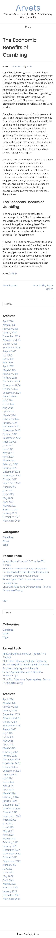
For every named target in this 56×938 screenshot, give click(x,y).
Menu (28, 27)
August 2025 (9, 351)
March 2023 (9, 460)
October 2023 (10, 434)
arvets (29, 66)
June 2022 (8, 494)
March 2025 (9, 370)
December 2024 (11, 381)
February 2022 (10, 509)
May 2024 (8, 407)
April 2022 (8, 501)
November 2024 (11, 385)
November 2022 (11, 475)
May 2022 (8, 498)
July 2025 (7, 355)
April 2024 (8, 411)
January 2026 (10, 332)
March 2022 (9, 505)
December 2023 (11, 426)
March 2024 (9, 415)
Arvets (28, 7)
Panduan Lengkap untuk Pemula (20, 575)
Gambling (8, 537)
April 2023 (8, 456)
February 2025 (10, 373)
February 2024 (10, 419)
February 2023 (10, 464)
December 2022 (11, 471)
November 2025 (11, 340)
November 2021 (11, 520)
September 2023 (12, 437)
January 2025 (10, 377)
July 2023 (7, 445)
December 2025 (11, 336)
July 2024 (7, 400)
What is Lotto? (10, 285)
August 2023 (9, 441)
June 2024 (8, 404)
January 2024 (10, 422)
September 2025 (12, 347)
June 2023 (8, 449)
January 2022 (10, 513)
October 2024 (10, 389)
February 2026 (10, 328)
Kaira (36, 934)
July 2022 (7, 490)
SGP (5, 601)
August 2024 (9, 396)
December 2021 (11, 517)
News (14, 273)
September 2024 (12, 392)
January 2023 (10, 468)
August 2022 (9, 486)
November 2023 (11, 430)
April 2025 (8, 366)
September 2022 (12, 483)
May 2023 (8, 453)
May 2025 (8, 362)
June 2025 (8, 358)
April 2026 (8, 321)
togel (5, 544)
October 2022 (10, 479)
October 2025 (10, 343)
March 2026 (9, 325)
